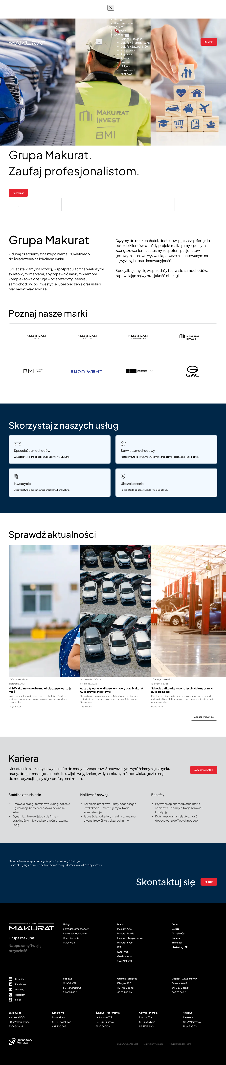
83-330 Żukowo (105, 1021)
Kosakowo (58, 1012)
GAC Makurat (124, 960)
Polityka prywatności (153, 1044)
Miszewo (187, 1012)
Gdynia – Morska (148, 1012)
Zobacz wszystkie (204, 716)
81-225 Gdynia (147, 1021)
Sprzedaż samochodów (32, 450)
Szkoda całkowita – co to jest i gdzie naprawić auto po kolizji (182, 690)
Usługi (66, 924)
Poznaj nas (18, 192)
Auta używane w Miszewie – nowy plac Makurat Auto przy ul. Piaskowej (111, 690)
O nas (175, 924)
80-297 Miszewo (191, 1021)
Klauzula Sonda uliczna (180, 1044)
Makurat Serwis (125, 933)
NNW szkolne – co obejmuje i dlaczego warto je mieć (40, 690)
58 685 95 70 (70, 992)
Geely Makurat (125, 956)
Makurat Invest (125, 942)
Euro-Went (123, 951)
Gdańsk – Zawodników (184, 978)
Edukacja (177, 942)
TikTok (18, 999)
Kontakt (208, 41)
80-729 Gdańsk (180, 987)
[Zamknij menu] (110, 8)
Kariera (176, 938)
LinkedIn (19, 979)
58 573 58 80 (124, 992)
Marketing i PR (180, 947)
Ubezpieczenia (132, 484)
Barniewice (15, 1012)
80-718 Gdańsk (125, 987)
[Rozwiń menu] (99, 42)
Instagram (20, 994)
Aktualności (23, 679)
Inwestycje (22, 484)
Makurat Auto (124, 928)
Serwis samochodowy (138, 450)
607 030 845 (16, 1026)
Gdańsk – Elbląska (127, 978)
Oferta (13, 679)
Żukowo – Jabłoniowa (108, 1012)
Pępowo (67, 978)
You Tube (19, 989)
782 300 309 (103, 1026)
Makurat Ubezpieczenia (130, 938)
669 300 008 (59, 1026)
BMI (119, 947)
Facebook (20, 984)
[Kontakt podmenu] (127, 35)
